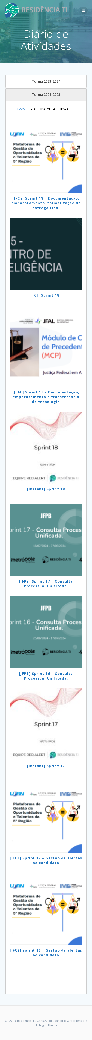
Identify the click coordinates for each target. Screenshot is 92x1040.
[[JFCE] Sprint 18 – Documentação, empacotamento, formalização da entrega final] (46, 157)
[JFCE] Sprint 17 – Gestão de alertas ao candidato (46, 860)
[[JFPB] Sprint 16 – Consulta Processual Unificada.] (46, 632)
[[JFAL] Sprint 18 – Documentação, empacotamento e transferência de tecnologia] (46, 351)
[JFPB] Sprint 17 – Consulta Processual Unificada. (46, 583)
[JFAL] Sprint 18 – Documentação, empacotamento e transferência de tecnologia (46, 397)
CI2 (33, 109)
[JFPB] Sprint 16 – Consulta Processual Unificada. (46, 676)
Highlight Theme (46, 1025)
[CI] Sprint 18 (46, 295)
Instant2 (47, 109)
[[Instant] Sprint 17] (46, 724)
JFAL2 (64, 109)
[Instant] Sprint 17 (46, 765)
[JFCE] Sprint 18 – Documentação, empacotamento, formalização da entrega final (46, 203)
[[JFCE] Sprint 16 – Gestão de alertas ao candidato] (46, 909)
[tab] (46, 81)
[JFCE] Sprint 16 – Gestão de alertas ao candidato (46, 952)
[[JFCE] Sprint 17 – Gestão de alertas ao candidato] (46, 817)
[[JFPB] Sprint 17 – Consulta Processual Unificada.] (46, 540)
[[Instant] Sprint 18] (46, 448)
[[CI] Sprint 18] (46, 254)
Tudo (21, 109)
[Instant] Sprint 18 (46, 489)
